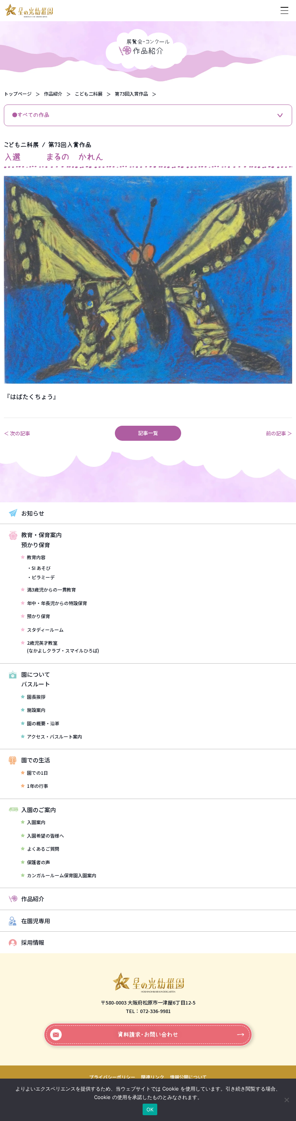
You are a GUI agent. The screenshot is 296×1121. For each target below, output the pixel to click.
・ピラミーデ (41, 577)
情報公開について (188, 1077)
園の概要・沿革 (43, 723)
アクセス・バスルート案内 (54, 736)
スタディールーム (45, 629)
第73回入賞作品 (131, 93)
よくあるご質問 (43, 848)
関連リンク (152, 1077)
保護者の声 (38, 862)
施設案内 (36, 709)
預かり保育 (38, 616)
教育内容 (36, 557)
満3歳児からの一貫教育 (51, 589)
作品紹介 (53, 93)
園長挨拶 (36, 696)
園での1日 (37, 772)
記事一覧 (148, 433)
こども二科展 (89, 93)
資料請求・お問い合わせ (148, 1034)
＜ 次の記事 (17, 433)
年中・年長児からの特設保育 (57, 603)
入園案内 (36, 822)
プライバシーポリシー (112, 1077)
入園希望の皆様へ (45, 835)
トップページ (18, 93)
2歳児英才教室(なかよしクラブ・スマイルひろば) (63, 646)
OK (150, 1109)
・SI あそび (38, 568)
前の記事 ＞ (279, 433)
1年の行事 (37, 785)
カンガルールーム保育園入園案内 (61, 875)
